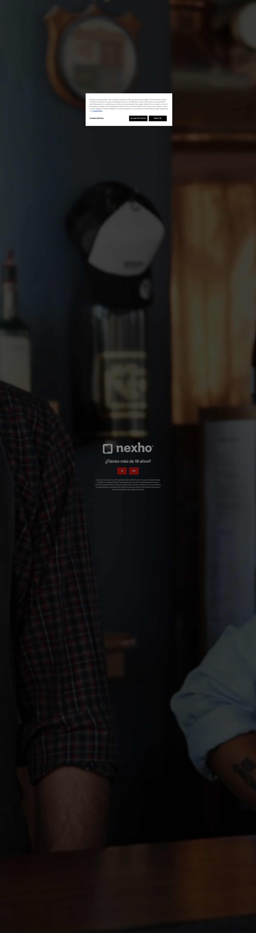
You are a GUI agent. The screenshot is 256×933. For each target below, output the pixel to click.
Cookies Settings (97, 118)
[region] (129, 109)
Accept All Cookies (138, 118)
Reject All (158, 118)
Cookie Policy (98, 111)
